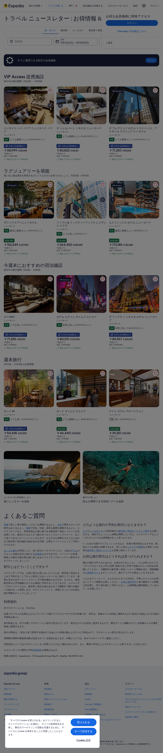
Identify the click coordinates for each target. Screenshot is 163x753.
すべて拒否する (83, 731)
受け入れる (83, 722)
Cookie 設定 (83, 740)
